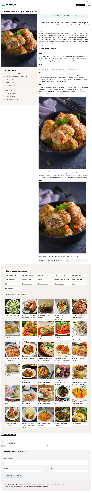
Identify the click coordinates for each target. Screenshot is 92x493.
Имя (6, 468)
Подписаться (80, 5)
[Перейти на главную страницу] (11, 5)
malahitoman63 (52, 260)
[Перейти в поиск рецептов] (89, 5)
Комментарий (8, 458)
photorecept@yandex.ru (15, 486)
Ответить (4, 445)
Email (52, 468)
